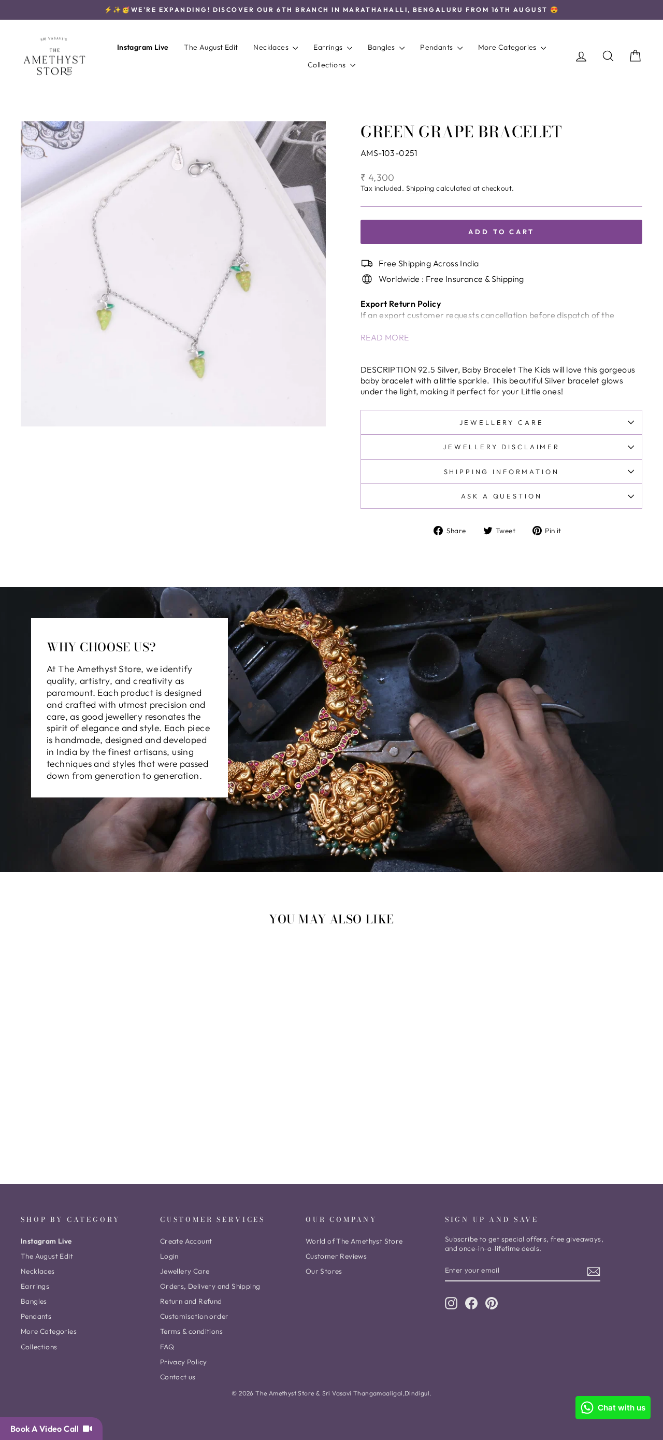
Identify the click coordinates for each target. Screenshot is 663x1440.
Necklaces (271, 47)
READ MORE (385, 337)
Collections (328, 64)
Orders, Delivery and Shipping (210, 1286)
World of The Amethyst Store (354, 1241)
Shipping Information (501, 471)
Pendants (437, 47)
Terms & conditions (191, 1331)
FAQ (167, 1346)
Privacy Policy (183, 1361)
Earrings (328, 47)
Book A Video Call (46, 1428)
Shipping (420, 188)
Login (169, 1256)
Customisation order (194, 1316)
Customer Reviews (336, 1256)
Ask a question (501, 496)
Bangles (382, 47)
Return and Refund (191, 1301)
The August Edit (211, 47)
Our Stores (324, 1271)
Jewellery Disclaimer (501, 447)
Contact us (178, 1376)
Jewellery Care (501, 422)
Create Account (186, 1241)
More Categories (508, 47)
